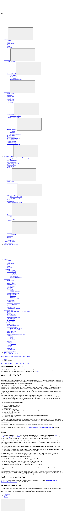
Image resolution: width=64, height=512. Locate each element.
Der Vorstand (13, 77)
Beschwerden (10, 201)
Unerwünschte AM (11, 142)
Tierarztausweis (11, 137)
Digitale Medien (11, 166)
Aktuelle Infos (10, 93)
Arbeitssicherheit (11, 135)
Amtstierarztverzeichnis (16, 79)
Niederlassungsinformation (13, 138)
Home (5, 359)
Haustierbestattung (11, 199)
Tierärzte (6, 39)
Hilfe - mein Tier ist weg (13, 183)
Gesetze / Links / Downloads (11, 244)
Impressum (12, 132)
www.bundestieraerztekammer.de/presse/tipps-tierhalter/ (39, 427)
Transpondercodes (11, 141)
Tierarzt (9, 40)
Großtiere (9, 220)
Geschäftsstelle (13, 75)
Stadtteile (9, 46)
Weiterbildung (10, 114)
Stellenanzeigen (11, 61)
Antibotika (9, 237)
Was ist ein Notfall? (8, 243)
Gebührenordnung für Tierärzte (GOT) (16, 202)
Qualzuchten (13, 234)
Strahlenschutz (10, 100)
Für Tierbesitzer (8, 180)
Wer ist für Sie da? (11, 74)
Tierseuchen (10, 236)
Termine (9, 159)
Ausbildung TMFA (9, 156)
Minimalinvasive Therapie (13, 144)
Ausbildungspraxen (11, 162)
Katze (11, 218)
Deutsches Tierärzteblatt (13, 117)
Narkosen (9, 238)
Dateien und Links (11, 165)
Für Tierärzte (7, 92)
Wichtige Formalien (12, 129)
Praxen (8, 42)
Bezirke (9, 45)
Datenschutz (13, 131)
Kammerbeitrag (11, 96)
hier (38, 371)
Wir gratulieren (10, 167)
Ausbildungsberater (11, 160)
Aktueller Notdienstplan (10, 241)
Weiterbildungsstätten (15, 116)
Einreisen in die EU (15, 198)
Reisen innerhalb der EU (16, 197)
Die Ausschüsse (14, 78)
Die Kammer (7, 60)
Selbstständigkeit (11, 99)
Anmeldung (10, 95)
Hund (11, 216)
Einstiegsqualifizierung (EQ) (14, 163)
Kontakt (6, 497)
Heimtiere (12, 219)
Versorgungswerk (11, 97)
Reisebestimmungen (12, 195)
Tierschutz (9, 233)
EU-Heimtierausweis (12, 139)
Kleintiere (9, 215)
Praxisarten (9, 47)
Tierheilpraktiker (11, 240)
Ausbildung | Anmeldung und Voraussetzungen (18, 158)
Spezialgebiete (10, 43)
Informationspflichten (15, 134)
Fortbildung (10, 102)
